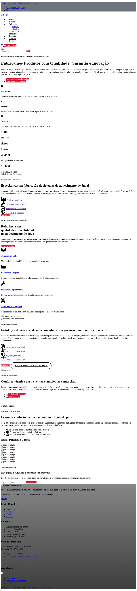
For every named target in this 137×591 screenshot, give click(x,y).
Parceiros (16, 31)
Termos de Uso (12, 578)
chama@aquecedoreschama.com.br (21, 3)
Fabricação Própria (10, 273)
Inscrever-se (31, 482)
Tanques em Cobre (9, 256)
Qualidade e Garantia (15, 213)
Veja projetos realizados (31, 365)
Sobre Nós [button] (13, 24)
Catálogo (10, 514)
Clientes (15, 29)
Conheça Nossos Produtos (17, 79)
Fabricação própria (14, 200)
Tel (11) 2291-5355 (17, 8)
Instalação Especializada (12, 290)
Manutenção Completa (11, 306)
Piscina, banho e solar (15, 360)
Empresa (15, 26)
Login (11, 41)
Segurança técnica (13, 355)
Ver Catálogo (14, 396)
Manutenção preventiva (16, 208)
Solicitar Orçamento (17, 394)
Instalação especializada (16, 204)
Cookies (9, 583)
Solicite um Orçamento (16, 81)
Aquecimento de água (15, 351)
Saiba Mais (5, 215)
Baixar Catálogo (8, 246)
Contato (9, 516)
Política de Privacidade (16, 581)
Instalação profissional (15, 347)
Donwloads (11, 45)
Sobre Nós (10, 509)
